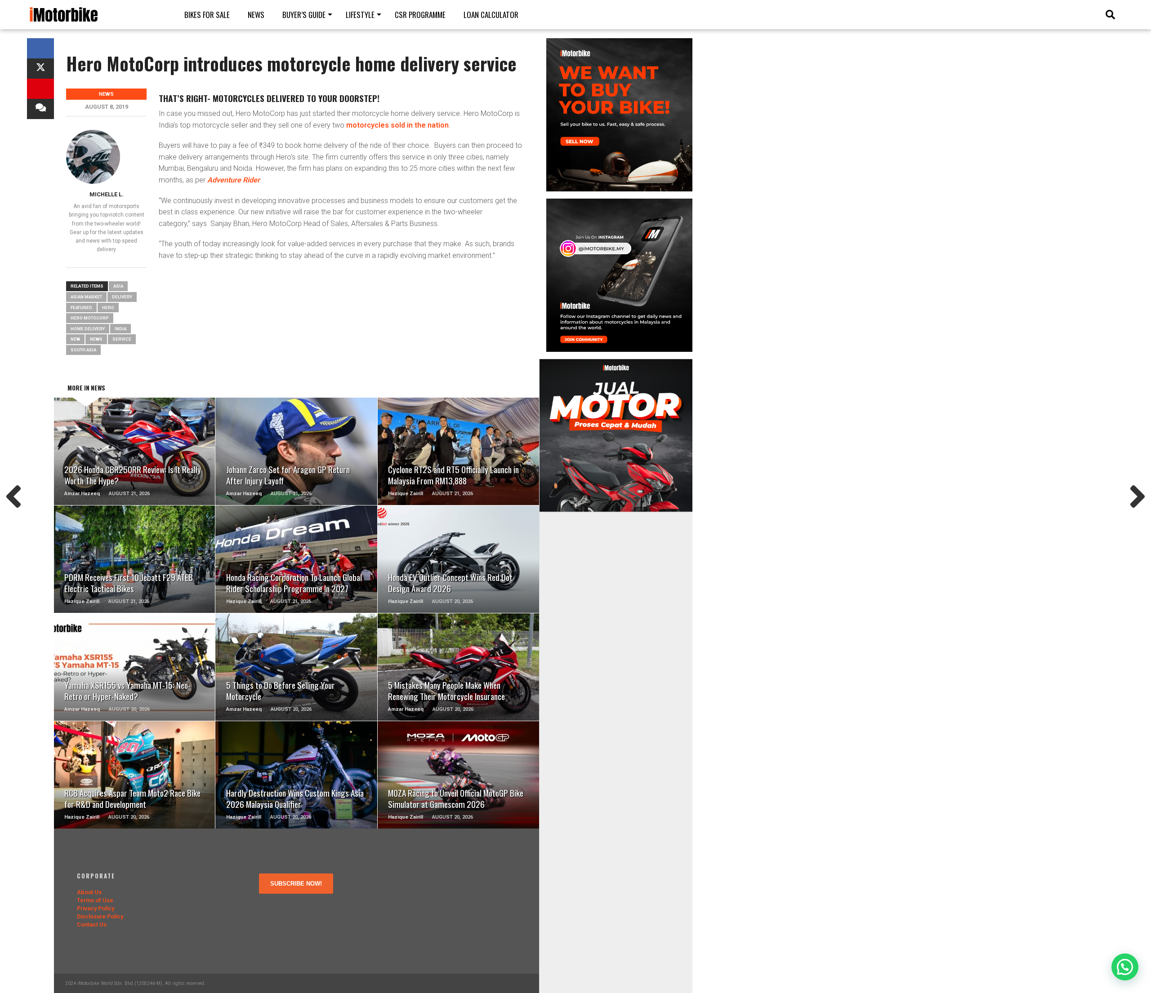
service (121, 339)
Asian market (86, 296)
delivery (122, 296)
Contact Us (92, 924)
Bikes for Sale (207, 14)
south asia (83, 349)
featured (81, 307)
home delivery (88, 328)
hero (108, 307)
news (96, 339)
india (120, 328)
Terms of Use (95, 900)
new (75, 339)
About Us (89, 892)
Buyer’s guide (304, 14)
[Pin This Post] (40, 89)
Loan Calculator (491, 14)
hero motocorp (90, 317)
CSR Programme (420, 14)
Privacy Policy (95, 908)
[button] (1124, 966)
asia (118, 286)
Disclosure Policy (100, 916)
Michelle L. (106, 194)
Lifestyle (360, 14)
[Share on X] (40, 68)
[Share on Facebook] (40, 48)
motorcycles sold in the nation (397, 125)
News (256, 14)
